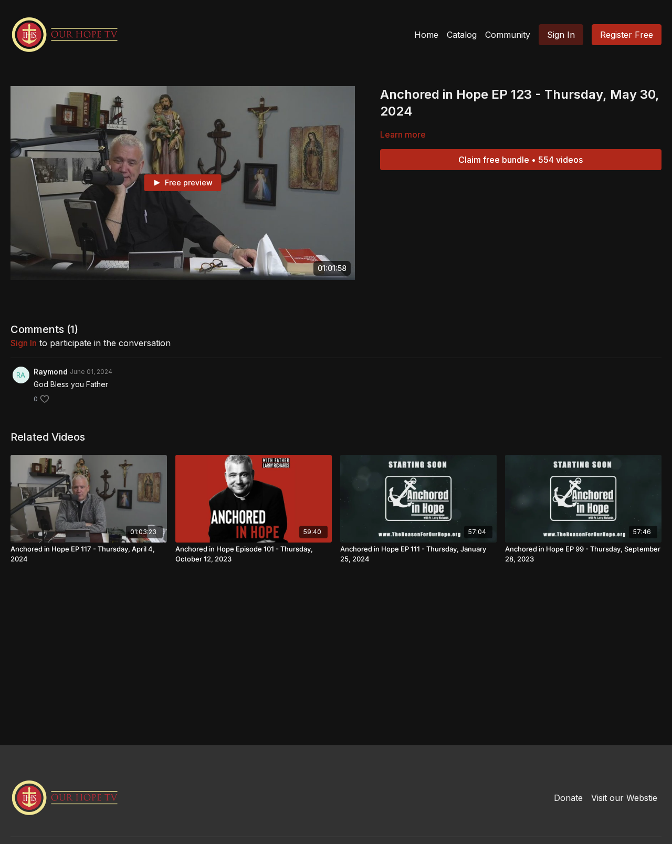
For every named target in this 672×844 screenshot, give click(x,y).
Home (426, 34)
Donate (568, 798)
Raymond (51, 371)
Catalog (462, 34)
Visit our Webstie (624, 798)
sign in (23, 343)
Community (507, 34)
